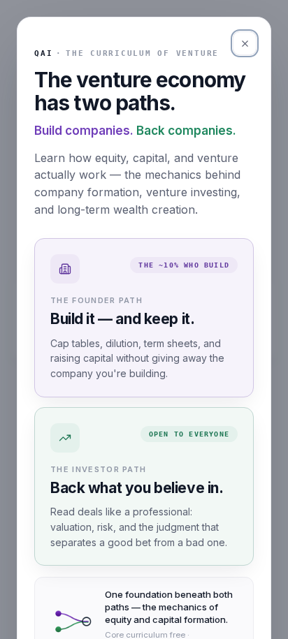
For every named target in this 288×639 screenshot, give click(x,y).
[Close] (245, 43)
